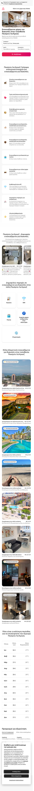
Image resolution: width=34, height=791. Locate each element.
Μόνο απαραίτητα (16, 776)
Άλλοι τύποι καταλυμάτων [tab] (23, 732)
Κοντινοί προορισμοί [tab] (8, 732)
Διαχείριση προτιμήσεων (16, 780)
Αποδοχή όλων (16, 771)
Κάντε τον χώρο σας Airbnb (21, 8)
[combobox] (16, 43)
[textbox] (9, 49)
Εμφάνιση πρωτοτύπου (15, 4)
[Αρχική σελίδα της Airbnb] (3, 8)
